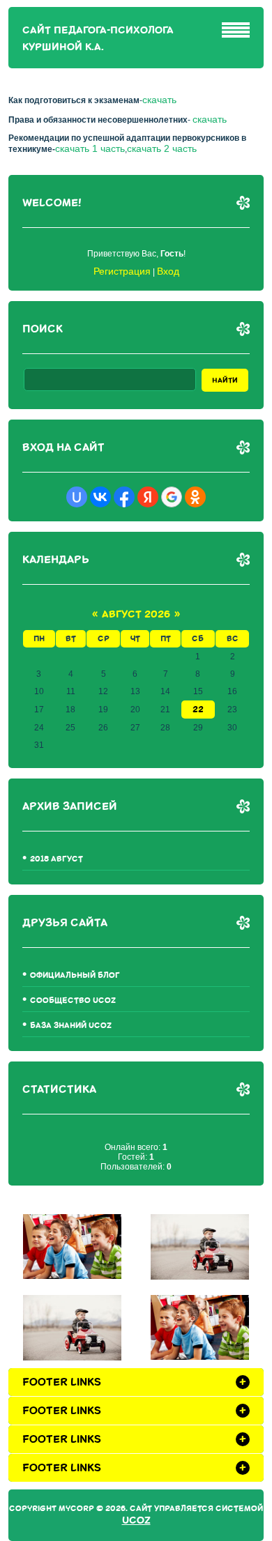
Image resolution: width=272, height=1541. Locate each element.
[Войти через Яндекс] (147, 496)
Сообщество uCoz (73, 1000)
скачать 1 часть (90, 148)
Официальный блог (75, 975)
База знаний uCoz (71, 1025)
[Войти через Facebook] (124, 496)
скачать (159, 99)
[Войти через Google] (171, 496)
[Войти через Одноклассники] (195, 496)
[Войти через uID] (76, 496)
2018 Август (56, 859)
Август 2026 (136, 614)
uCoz (136, 1520)
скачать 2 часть (162, 148)
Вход (168, 271)
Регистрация (122, 271)
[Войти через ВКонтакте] (100, 496)
